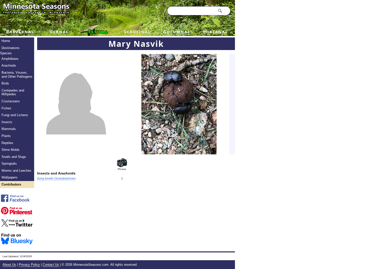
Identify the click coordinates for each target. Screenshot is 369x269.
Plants (6, 136)
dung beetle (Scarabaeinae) (56, 178)
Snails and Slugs (14, 157)
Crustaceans (11, 101)
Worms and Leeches (16, 170)
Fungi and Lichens (15, 115)
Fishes (6, 108)
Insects (7, 122)
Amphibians (10, 59)
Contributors (11, 184)
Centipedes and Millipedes (13, 92)
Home (6, 41)
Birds (5, 83)
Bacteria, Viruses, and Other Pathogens (17, 74)
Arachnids (9, 65)
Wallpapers (10, 177)
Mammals (9, 129)
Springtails (9, 163)
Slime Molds (11, 150)
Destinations (11, 48)
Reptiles (7, 143)
